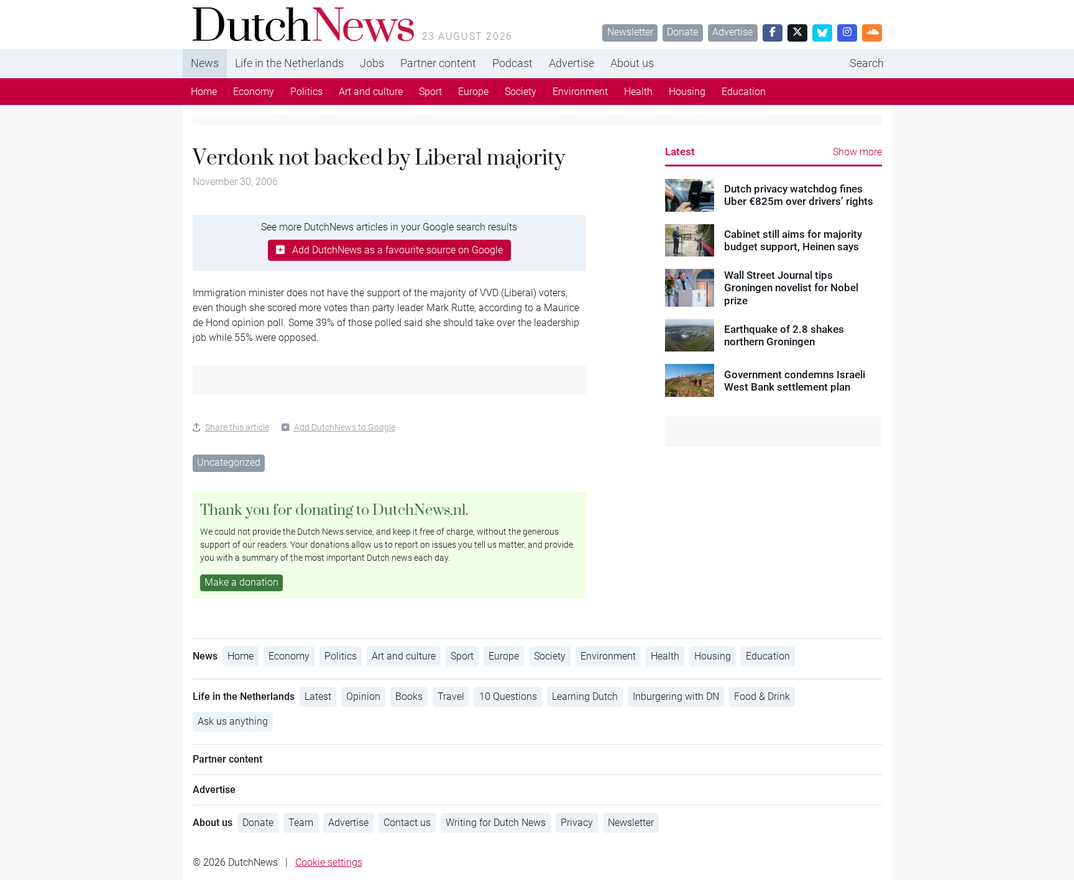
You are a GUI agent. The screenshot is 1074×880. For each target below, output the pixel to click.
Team (300, 822)
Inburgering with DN (676, 696)
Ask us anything (233, 721)
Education (744, 92)
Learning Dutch (585, 696)
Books (409, 696)
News (205, 63)
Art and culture (371, 92)
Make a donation (241, 582)
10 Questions (508, 696)
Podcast (512, 63)
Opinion (363, 696)
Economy (253, 92)
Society (520, 92)
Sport (430, 92)
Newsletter (630, 32)
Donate (682, 32)
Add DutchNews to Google (344, 427)
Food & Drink (762, 696)
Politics (306, 92)
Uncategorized (228, 462)
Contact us (407, 822)
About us (632, 63)
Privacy (577, 822)
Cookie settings (328, 862)
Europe (473, 92)
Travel (451, 696)
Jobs (372, 63)
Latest (680, 151)
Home (204, 92)
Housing (687, 92)
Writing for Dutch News (496, 822)
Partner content (438, 63)
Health (638, 92)
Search (867, 63)
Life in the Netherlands (289, 63)
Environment (580, 92)
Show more (857, 152)
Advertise (732, 32)
